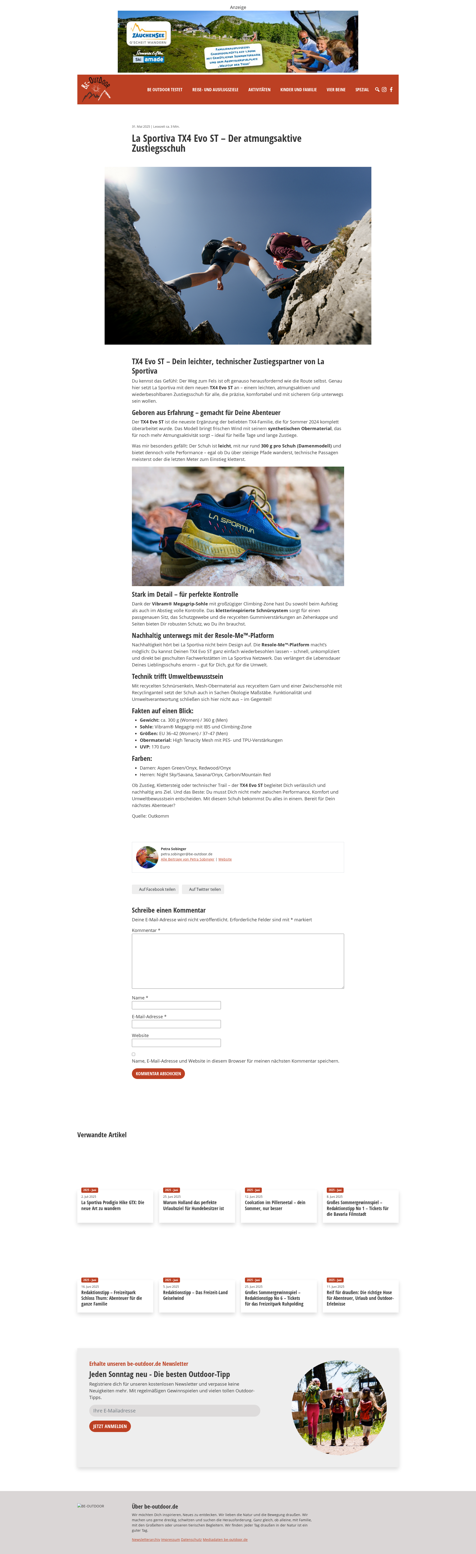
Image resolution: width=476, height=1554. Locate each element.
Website (225, 859)
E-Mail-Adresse (149, 1016)
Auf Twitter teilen (204, 889)
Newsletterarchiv (146, 1539)
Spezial (362, 89)
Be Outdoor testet (164, 89)
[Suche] (377, 89)
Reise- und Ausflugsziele (215, 89)
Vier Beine (336, 89)
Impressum (170, 1539)
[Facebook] (391, 89)
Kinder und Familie (298, 89)
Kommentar (146, 930)
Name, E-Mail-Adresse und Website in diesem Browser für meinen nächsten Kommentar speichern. (235, 1061)
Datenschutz (191, 1539)
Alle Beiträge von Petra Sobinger (187, 859)
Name (140, 998)
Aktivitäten (259, 89)
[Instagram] (384, 89)
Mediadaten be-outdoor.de (225, 1539)
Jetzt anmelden (110, 1426)
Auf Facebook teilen (157, 889)
